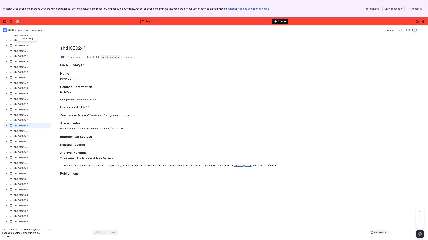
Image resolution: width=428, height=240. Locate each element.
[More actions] (49, 30)
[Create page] (420, 224)
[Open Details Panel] (420, 218)
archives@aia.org (243, 165)
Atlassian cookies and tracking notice (248, 8)
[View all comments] (420, 211)
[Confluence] (17, 21)
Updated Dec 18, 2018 (398, 30)
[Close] (49, 230)
